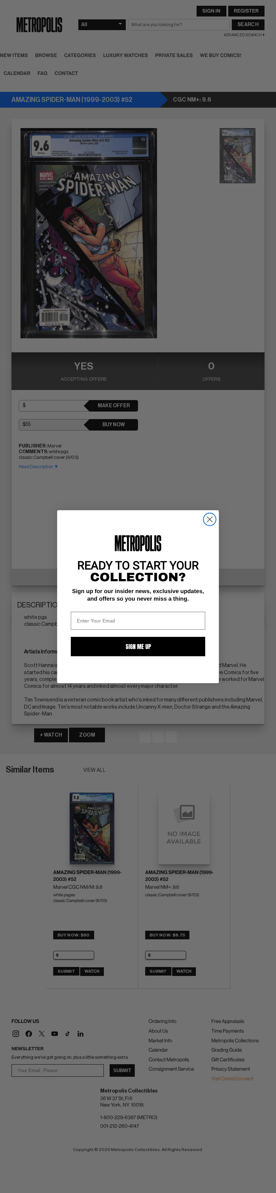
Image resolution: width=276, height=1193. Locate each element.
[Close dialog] (209, 519)
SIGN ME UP (138, 646)
